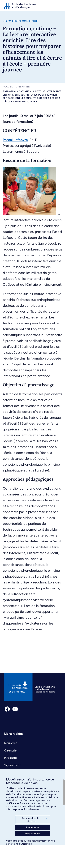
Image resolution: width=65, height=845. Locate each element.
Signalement (12, 765)
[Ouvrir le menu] (57, 6)
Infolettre (10, 757)
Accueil (7, 86)
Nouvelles (10, 743)
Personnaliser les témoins (34, 820)
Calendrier (23, 86)
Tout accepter (32, 833)
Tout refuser (32, 827)
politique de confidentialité (32, 840)
